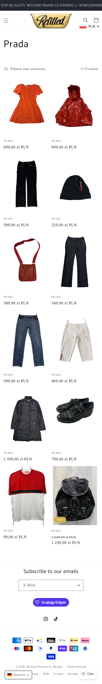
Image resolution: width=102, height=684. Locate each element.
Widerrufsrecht (77, 666)
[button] (6, 20)
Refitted (32, 666)
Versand (58, 673)
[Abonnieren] (78, 585)
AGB (46, 673)
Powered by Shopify (50, 666)
